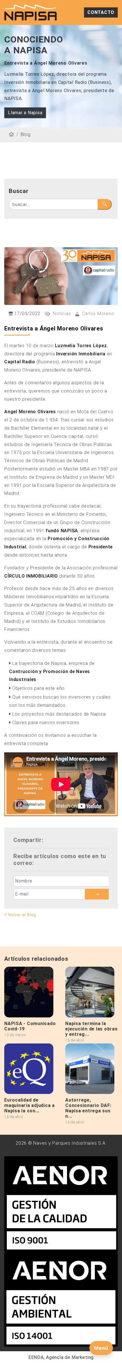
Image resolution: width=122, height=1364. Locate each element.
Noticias (61, 313)
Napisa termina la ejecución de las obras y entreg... (91, 1029)
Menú (101, 1348)
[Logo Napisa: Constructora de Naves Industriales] (30, 12)
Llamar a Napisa (25, 112)
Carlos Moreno (97, 313)
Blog (26, 134)
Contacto (100, 12)
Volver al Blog (21, 915)
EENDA (36, 1357)
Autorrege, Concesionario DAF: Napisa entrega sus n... (88, 1108)
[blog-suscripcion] (97, 894)
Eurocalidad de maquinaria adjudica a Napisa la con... (29, 1105)
